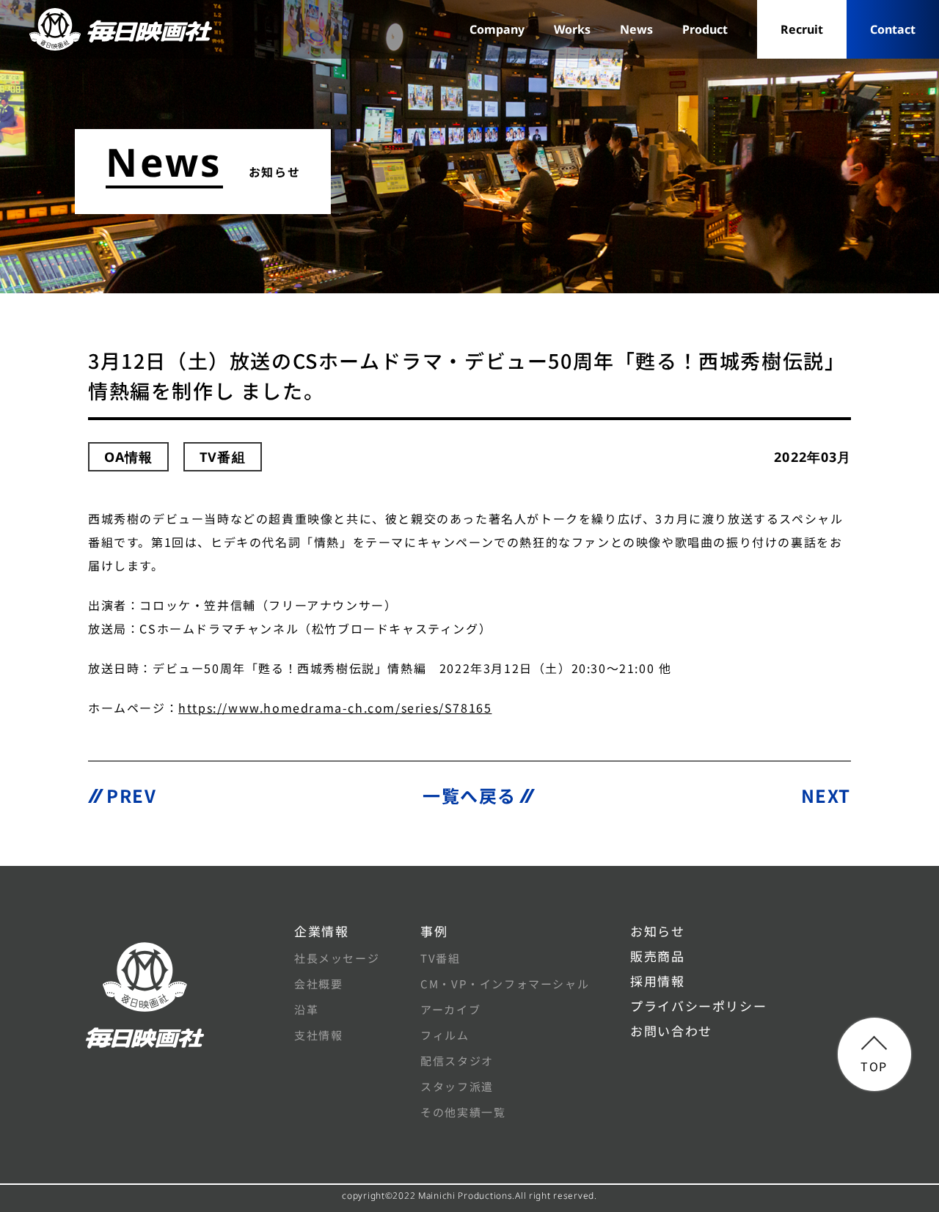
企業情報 (321, 931)
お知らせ (657, 931)
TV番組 (440, 958)
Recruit (802, 29)
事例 (433, 931)
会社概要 (318, 983)
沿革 (306, 1009)
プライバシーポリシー (698, 1005)
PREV (131, 795)
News (636, 29)
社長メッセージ (336, 958)
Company (497, 29)
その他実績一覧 (462, 1112)
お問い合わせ (671, 1030)
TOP (874, 1066)
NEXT (826, 795)
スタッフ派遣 (457, 1086)
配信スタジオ (457, 1060)
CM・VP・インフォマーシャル (504, 983)
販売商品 (657, 956)
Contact (893, 29)
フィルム (444, 1035)
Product (705, 29)
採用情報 (657, 981)
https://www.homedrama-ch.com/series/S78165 (335, 707)
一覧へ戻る (469, 795)
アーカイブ (450, 1009)
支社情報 (318, 1035)
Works (572, 29)
